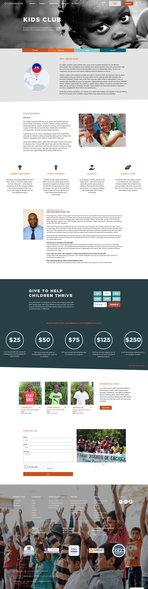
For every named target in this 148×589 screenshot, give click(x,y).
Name (25, 437)
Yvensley (26, 407)
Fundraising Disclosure (20, 583)
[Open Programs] (46, 4)
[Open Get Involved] (79, 4)
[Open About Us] (35, 4)
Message (26, 451)
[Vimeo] (131, 502)
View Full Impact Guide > (137, 366)
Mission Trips (19, 497)
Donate (74, 497)
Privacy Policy (17, 573)
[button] (81, 130)
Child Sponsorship (56, 497)
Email (25, 444)
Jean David (53, 407)
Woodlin (78, 407)
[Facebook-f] (121, 502)
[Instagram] (126, 502)
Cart (138, 3)
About (97, 497)
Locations (36, 497)
